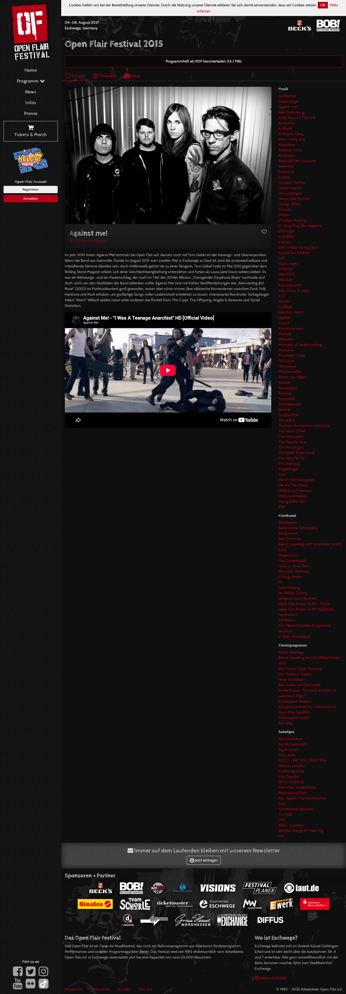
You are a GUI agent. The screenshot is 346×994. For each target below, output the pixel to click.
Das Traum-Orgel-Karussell (300, 668)
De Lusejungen (290, 193)
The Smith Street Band (296, 452)
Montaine (286, 350)
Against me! (287, 107)
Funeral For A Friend (294, 252)
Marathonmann (290, 328)
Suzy (282, 803)
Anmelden (30, 198)
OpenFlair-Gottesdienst (297, 787)
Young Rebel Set (291, 501)
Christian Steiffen (292, 182)
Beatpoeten (287, 533)
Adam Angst (288, 101)
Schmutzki (286, 398)
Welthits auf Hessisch (295, 490)
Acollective (287, 96)
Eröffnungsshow (291, 771)
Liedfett (284, 317)
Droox (283, 215)
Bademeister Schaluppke (298, 528)
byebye (284, 177)
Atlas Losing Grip (291, 139)
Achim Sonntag (290, 652)
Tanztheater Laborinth (296, 809)
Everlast (284, 242)
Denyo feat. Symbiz (294, 198)
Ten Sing (285, 723)
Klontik (283, 301)
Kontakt (124, 989)
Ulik (281, 820)
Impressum (74, 989)
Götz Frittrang (289, 587)
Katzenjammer (290, 285)
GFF (281, 258)
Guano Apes (288, 263)
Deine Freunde (290, 188)
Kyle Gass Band (290, 312)
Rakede (284, 382)
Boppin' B (286, 171)
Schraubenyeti (289, 404)
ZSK (281, 507)
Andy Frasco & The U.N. (297, 117)
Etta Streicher (289, 776)
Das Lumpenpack (292, 560)
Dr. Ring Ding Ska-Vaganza (300, 225)
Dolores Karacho (291, 765)
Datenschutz (100, 989)
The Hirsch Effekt (292, 431)
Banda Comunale (292, 744)
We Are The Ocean (293, 485)
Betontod (286, 166)
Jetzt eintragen (206, 860)
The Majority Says (292, 442)
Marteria (284, 334)
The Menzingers (291, 447)
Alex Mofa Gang (291, 112)
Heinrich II (286, 274)
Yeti (281, 836)
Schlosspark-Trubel (293, 717)
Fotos (135, 75)
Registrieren (31, 189)
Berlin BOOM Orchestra (297, 161)
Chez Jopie (286, 755)
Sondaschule (288, 415)
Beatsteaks (287, 155)
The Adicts (286, 420)
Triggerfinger (288, 469)
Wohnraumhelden (292, 496)
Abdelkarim (287, 522)
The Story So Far (291, 458)
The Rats (285, 814)
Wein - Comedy (291, 825)
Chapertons (287, 555)
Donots (284, 209)
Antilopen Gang (290, 134)
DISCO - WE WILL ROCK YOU (302, 760)
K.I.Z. (282, 296)
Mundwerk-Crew (291, 355)
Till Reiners (287, 620)
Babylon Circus (290, 150)
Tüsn (282, 474)
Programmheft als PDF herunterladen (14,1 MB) (203, 61)
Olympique (287, 366)
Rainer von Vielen (292, 377)
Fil (280, 582)
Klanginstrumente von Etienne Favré (307, 706)
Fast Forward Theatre (295, 674)
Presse (30, 113)
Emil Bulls (286, 236)
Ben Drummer (289, 538)
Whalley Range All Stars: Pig (300, 830)
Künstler (78, 75)
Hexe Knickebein (291, 679)
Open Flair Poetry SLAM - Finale (304, 604)
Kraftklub (285, 307)
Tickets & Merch (30, 134)
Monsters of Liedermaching (300, 344)
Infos (30, 103)
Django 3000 (289, 204)
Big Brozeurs (288, 749)
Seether (284, 409)
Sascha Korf (287, 614)
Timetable (107, 75)
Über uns (144, 989)
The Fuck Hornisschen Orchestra (304, 425)
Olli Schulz (286, 361)
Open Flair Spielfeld (294, 712)
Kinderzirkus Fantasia (294, 701)
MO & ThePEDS (291, 782)
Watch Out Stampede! (296, 479)
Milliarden (286, 339)
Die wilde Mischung (293, 571)
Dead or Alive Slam (293, 566)
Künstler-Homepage (89, 241)
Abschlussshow (290, 738)
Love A (284, 323)
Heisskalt (285, 280)
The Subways (289, 463)
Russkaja (285, 393)
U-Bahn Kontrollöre (294, 636)
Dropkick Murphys (292, 220)
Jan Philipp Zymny (292, 593)
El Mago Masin (290, 577)
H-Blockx (285, 269)
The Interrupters (291, 436)
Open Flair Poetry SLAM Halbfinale (306, 609)
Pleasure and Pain (292, 793)
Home (30, 70)
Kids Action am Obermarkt (299, 685)
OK (322, 5)
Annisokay (286, 123)
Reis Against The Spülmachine (302, 798)
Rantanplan (287, 388)
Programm (28, 81)
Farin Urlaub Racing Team (298, 247)
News (30, 92)
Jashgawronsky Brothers (297, 598)
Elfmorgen (286, 231)
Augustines (287, 144)
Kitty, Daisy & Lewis (293, 290)
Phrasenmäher (290, 371)
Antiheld (285, 128)
